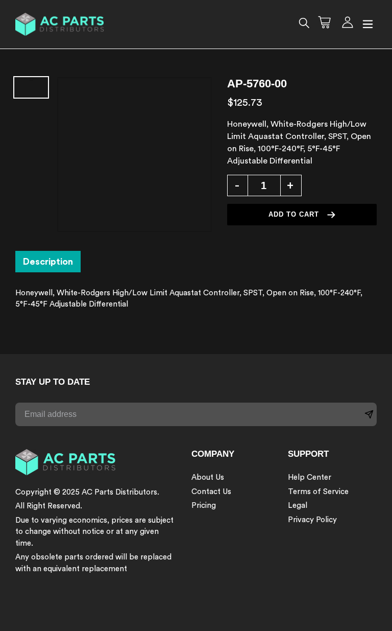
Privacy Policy (312, 520)
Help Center (309, 477)
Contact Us (211, 492)
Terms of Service (318, 492)
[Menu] (368, 24)
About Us (207, 477)
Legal (297, 505)
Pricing (203, 505)
